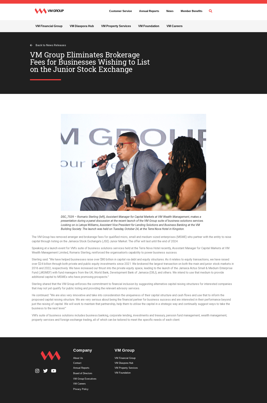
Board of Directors (82, 373)
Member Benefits (191, 11)
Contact (77, 363)
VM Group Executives (84, 378)
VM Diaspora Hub (82, 26)
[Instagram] (37, 371)
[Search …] (210, 11)
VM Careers (175, 26)
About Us (78, 358)
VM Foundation (148, 26)
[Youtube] (54, 371)
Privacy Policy (80, 389)
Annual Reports (149, 11)
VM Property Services (116, 26)
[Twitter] (45, 371)
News (169, 11)
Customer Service (120, 11)
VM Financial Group (48, 26)
